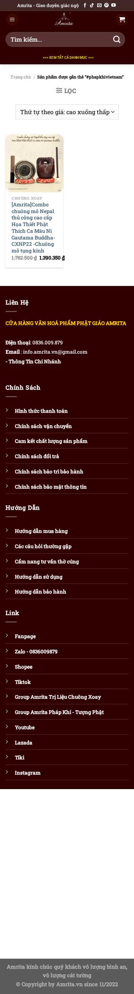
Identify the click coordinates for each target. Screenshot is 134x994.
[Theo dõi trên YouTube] (113, 5)
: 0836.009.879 (46, 342)
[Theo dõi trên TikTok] (92, 5)
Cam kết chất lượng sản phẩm (51, 441)
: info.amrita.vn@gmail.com (54, 351)
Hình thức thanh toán (41, 411)
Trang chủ (20, 77)
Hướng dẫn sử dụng (39, 576)
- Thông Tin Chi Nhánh (33, 361)
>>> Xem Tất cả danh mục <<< (68, 57)
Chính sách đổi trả (37, 456)
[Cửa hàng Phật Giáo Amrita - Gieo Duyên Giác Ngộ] (64, 19)
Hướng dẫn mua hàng (41, 531)
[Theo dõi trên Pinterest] (106, 5)
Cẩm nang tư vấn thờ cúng (47, 561)
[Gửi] (116, 39)
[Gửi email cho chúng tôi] (99, 5)
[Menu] (12, 19)
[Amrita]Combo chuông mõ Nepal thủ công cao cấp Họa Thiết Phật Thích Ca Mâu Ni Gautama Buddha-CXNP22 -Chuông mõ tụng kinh (33, 228)
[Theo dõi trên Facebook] (85, 5)
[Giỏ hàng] (122, 19)
